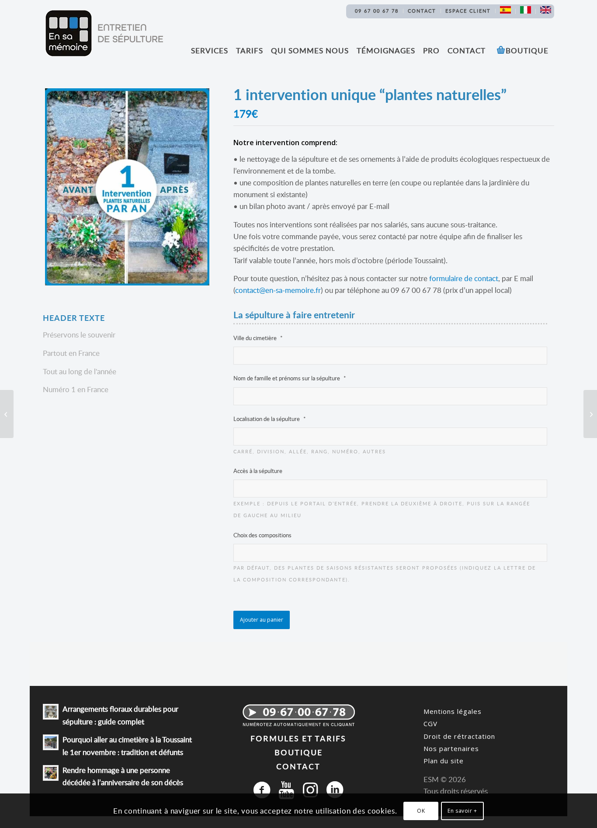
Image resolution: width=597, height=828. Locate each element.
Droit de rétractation (459, 736)
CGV (430, 723)
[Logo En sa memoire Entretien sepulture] (104, 33)
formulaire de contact (463, 278)
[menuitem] (377, 11)
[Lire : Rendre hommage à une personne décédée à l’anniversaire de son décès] (51, 773)
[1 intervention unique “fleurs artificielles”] (7, 414)
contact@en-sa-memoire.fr (278, 290)
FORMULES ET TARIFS (298, 738)
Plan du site (443, 760)
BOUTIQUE (298, 752)
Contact (422, 10)
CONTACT (298, 766)
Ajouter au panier (261, 619)
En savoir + (462, 810)
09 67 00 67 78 (377, 10)
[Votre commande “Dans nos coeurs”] (590, 414)
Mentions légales (452, 711)
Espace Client (468, 10)
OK (421, 810)
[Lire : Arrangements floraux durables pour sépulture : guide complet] (51, 712)
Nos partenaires (451, 748)
